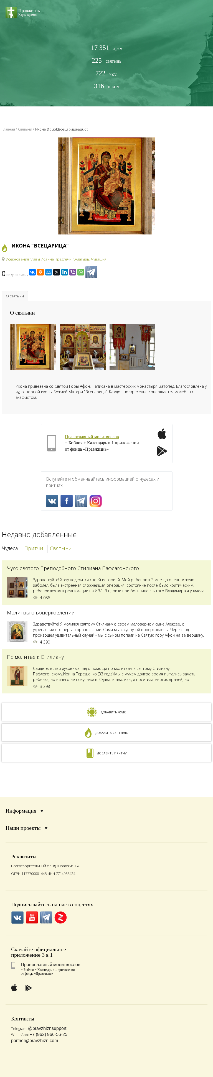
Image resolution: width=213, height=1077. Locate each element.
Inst (95, 501)
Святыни (61, 548)
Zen (60, 917)
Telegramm (81, 501)
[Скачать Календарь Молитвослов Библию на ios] (162, 437)
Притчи (33, 548)
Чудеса (10, 548)
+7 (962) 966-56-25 (48, 1034)
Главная (8, 129)
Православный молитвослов (92, 436)
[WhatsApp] (80, 272)
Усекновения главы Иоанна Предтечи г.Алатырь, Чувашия (56, 259)
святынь (106, 60)
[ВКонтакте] (32, 272)
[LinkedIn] (64, 272)
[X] (56, 272)
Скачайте (22, 949)
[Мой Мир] (48, 272)
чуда (106, 73)
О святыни (15, 296)
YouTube (32, 917)
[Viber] (72, 272)
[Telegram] (91, 272)
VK (52, 501)
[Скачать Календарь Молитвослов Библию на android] (162, 452)
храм (106, 47)
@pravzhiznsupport (47, 1028)
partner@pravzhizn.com (34, 1040)
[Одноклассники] (40, 272)
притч (106, 86)
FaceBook (66, 501)
